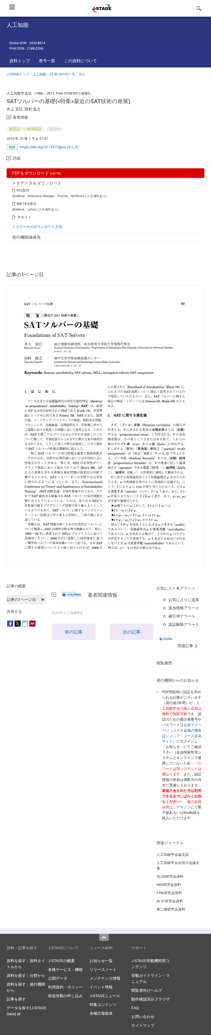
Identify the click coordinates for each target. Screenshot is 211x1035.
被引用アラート (181, 616)
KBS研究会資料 (169, 884)
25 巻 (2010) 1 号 (62, 74)
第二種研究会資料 (171, 909)
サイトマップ (142, 1025)
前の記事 (73, 632)
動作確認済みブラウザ (150, 999)
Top (104, 937)
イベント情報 (101, 986)
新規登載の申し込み (65, 995)
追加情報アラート (183, 607)
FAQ (135, 1007)
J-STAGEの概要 (61, 960)
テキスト (24, 217)
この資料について (80, 60)
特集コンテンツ (103, 1004)
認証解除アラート (183, 624)
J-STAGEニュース (105, 995)
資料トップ (19, 60)
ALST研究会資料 (170, 900)
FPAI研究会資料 (169, 892)
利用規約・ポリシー (65, 986)
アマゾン (183, 806)
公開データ (57, 978)
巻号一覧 (47, 60)
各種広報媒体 (101, 1013)
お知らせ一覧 (101, 960)
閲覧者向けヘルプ (146, 990)
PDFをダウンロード (36, 173)
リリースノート (103, 969)
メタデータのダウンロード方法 (37, 226)
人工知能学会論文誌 (173, 854)
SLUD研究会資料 (170, 876)
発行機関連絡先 (26, 237)
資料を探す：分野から (26, 975)
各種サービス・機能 (65, 969)
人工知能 (39, 74)
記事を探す (16, 999)
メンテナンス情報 (105, 978)
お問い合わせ (142, 1016)
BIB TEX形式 (26, 203)
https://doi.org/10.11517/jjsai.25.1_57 (49, 146)
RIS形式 (22, 190)
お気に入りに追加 (183, 599)
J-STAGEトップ (18, 74)
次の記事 (131, 632)
